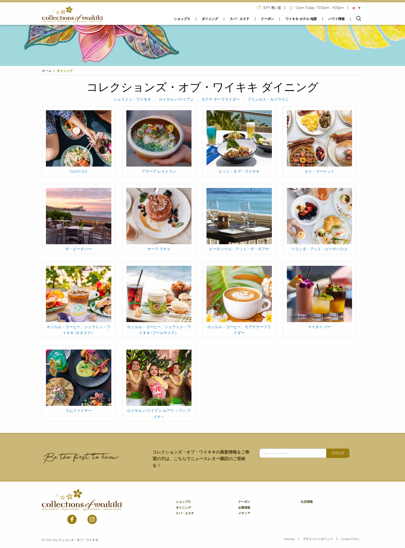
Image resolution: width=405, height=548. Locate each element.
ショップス (182, 18)
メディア (244, 513)
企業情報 (244, 508)
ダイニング (210, 18)
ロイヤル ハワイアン (176, 99)
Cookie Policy (350, 538)
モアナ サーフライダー (220, 99)
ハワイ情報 (336, 18)
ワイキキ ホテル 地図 (301, 18)
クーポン (267, 18)
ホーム (47, 70)
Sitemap (289, 538)
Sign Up (337, 453)
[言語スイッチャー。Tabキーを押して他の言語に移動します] (357, 7)
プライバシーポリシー (318, 538)
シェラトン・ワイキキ (132, 99)
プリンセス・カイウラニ (268, 99)
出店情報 (307, 502)
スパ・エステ (239, 18)
